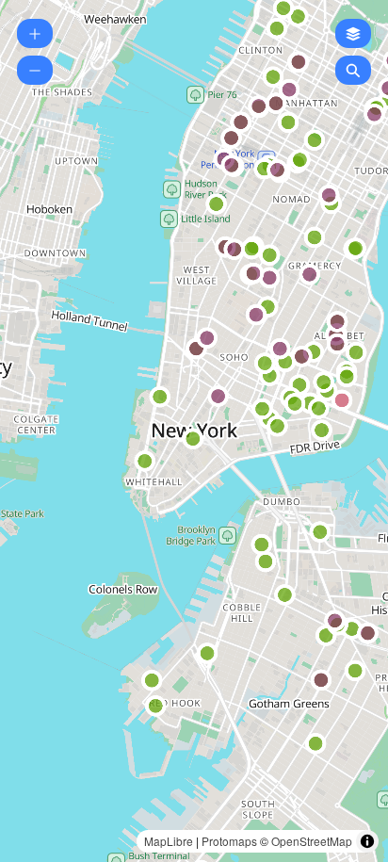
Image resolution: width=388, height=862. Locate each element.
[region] (194, 431)
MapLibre (168, 841)
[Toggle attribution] (367, 841)
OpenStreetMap (311, 841)
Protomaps (229, 841)
